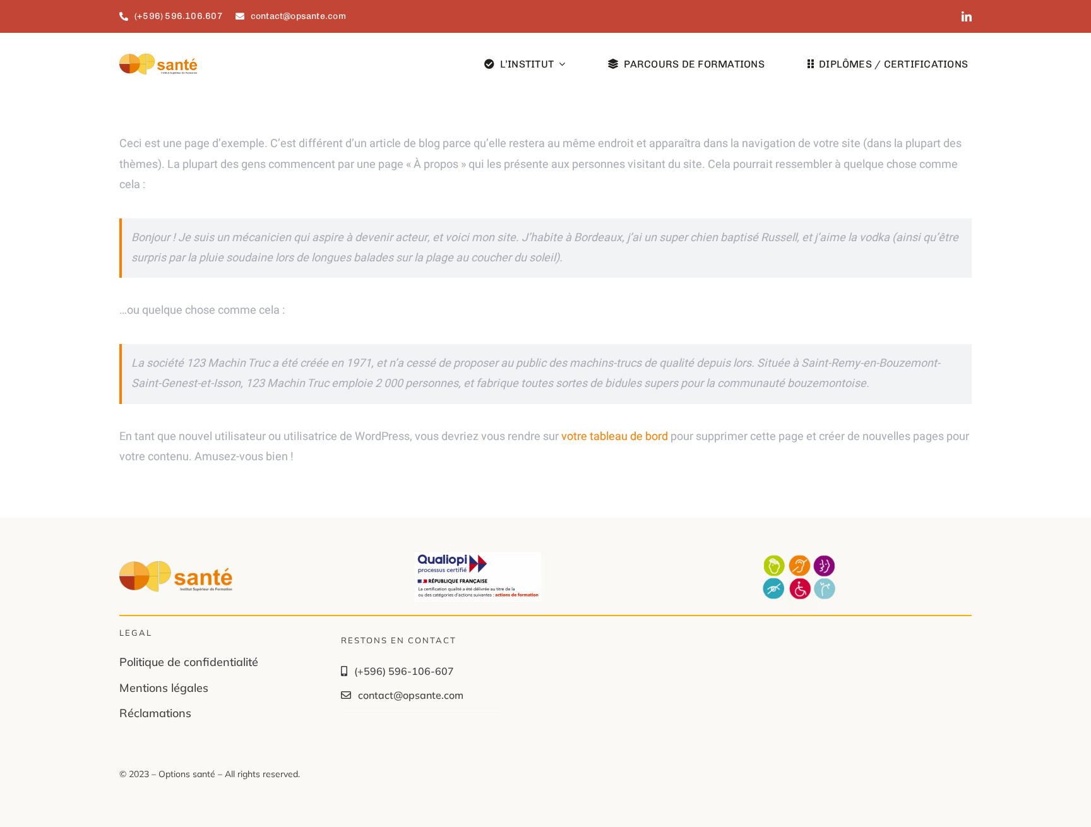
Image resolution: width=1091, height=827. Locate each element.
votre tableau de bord (614, 436)
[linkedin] (967, 16)
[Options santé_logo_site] (158, 59)
